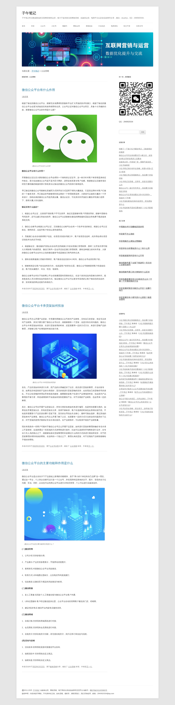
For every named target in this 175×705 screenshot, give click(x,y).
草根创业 (89, 26)
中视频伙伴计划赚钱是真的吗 (131, 227)
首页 (23, 26)
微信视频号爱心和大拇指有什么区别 (134, 272)
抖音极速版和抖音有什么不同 (131, 255)
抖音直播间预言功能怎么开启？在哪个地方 (135, 289)
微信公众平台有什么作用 (38, 90)
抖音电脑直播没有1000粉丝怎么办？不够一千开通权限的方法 (135, 280)
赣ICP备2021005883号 (98, 690)
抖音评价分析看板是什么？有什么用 (134, 248)
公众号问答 (54, 289)
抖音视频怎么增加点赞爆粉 (130, 241)
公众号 (42, 26)
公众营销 (73, 289)
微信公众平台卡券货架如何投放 (43, 305)
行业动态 (101, 26)
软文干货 (127, 26)
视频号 (64, 26)
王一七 (91, 289)
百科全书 (139, 26)
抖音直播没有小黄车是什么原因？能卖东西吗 (135, 298)
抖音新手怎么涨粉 (126, 234)
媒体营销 (53, 667)
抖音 (32, 26)
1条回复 (25, 97)
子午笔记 (29, 13)
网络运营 (76, 26)
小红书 (53, 26)
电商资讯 (114, 26)
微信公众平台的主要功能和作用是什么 (47, 463)
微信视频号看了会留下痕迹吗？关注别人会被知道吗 (135, 264)
